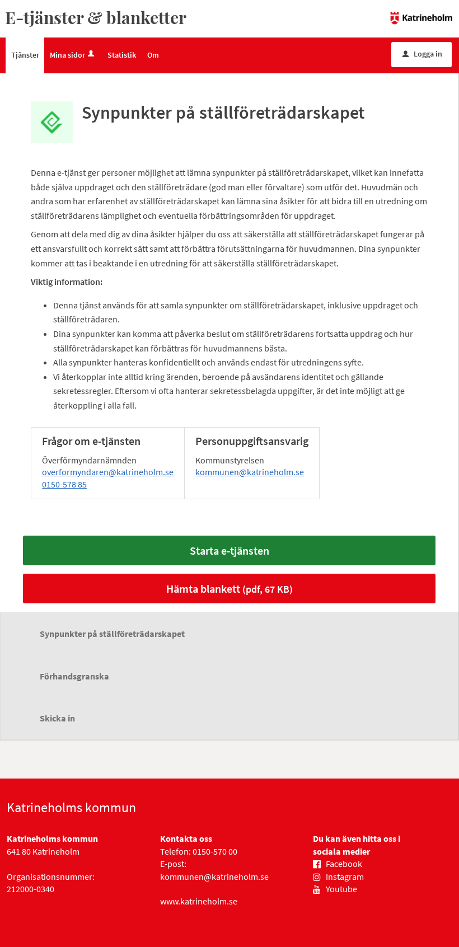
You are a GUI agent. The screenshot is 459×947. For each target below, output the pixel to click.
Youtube (341, 888)
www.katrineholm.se (198, 901)
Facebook (344, 863)
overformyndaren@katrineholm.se (108, 471)
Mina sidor (67, 55)
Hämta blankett (229, 589)
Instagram (345, 876)
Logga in (422, 54)
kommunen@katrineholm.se (249, 471)
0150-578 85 (64, 484)
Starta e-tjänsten (229, 550)
